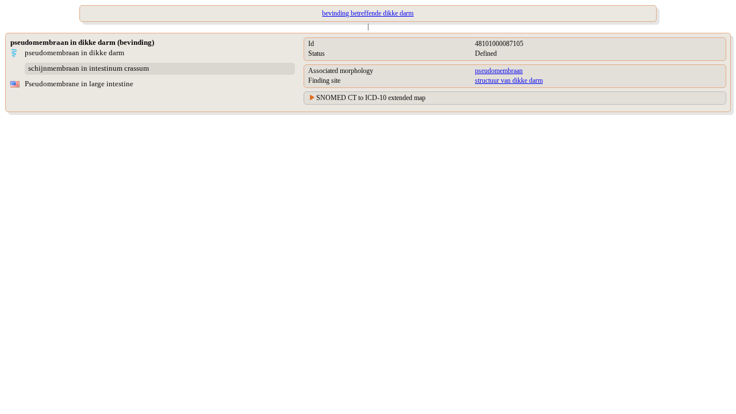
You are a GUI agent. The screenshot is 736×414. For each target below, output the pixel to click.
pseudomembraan (499, 71)
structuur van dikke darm (509, 80)
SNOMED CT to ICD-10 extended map (370, 98)
